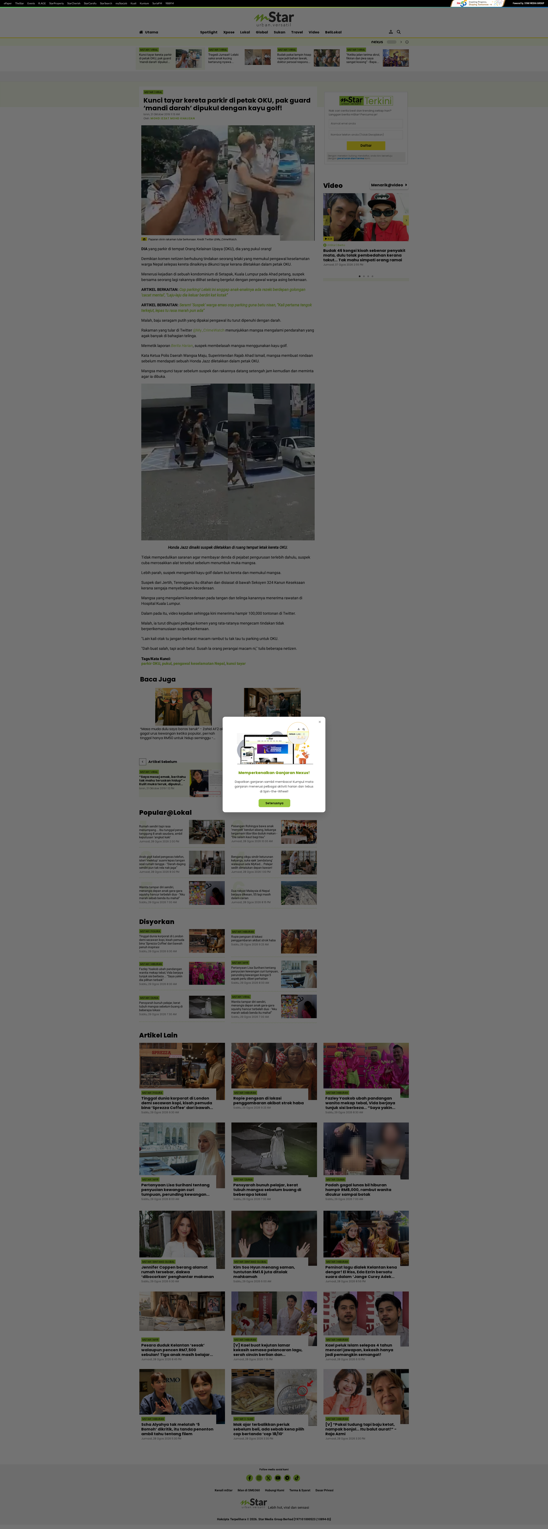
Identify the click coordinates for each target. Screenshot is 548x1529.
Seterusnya (274, 803)
